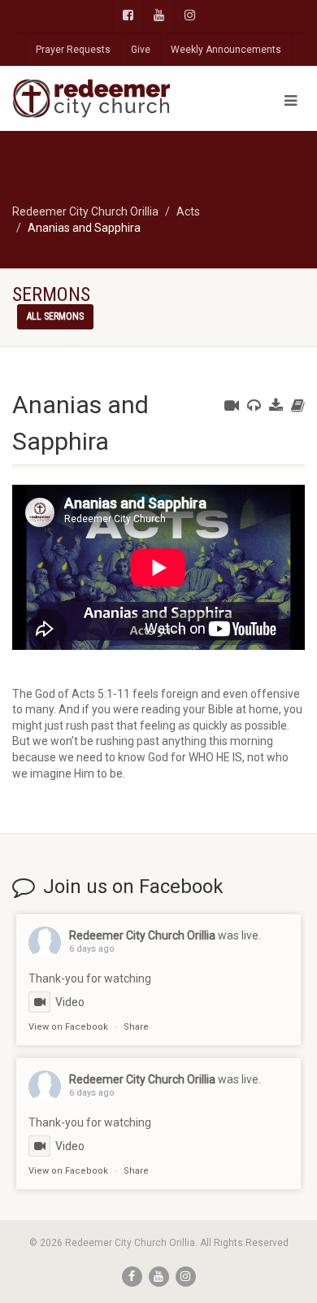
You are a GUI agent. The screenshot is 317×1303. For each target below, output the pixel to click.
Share (136, 1027)
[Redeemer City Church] (105, 98)
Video (70, 1002)
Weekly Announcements (226, 49)
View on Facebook (68, 1027)
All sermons (55, 316)
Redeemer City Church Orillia (142, 935)
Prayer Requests (73, 49)
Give (140, 49)
